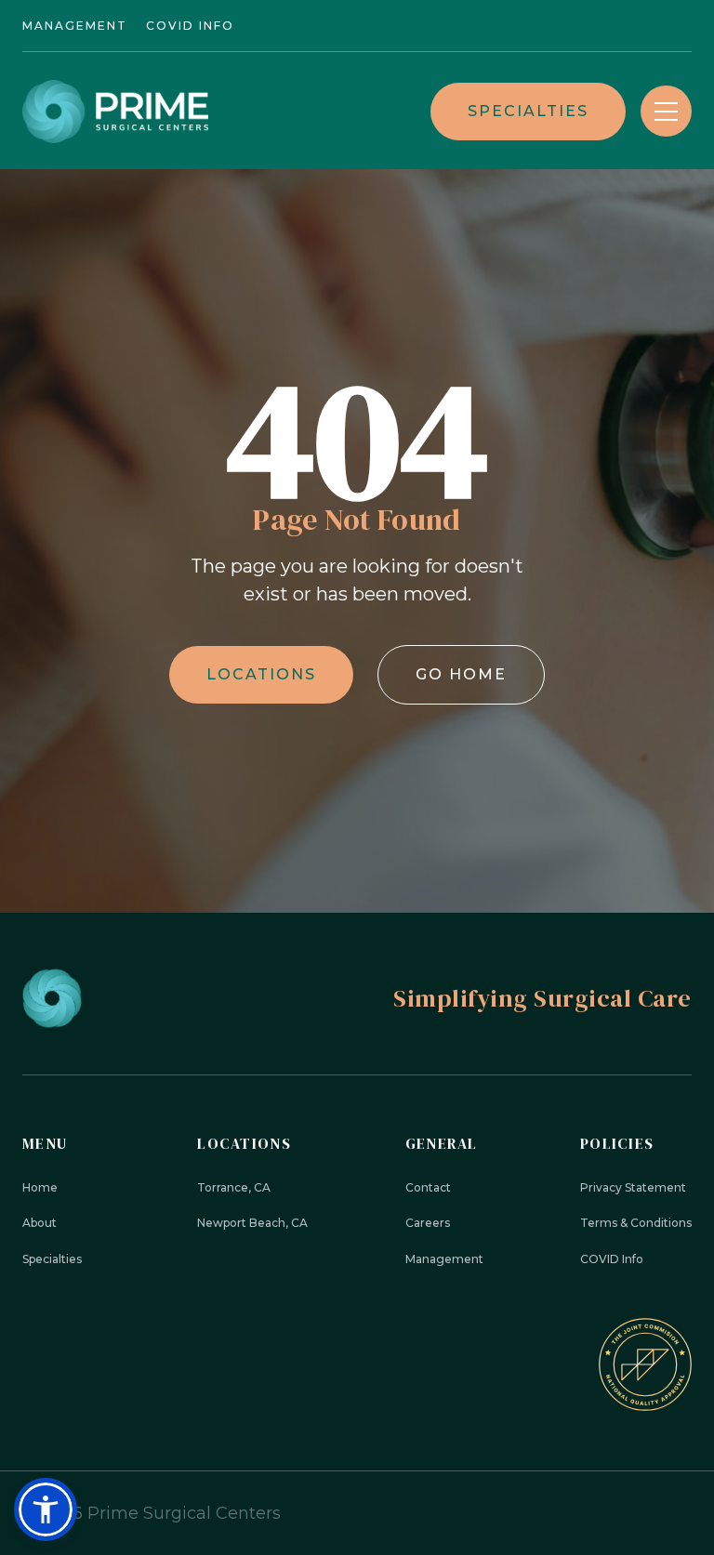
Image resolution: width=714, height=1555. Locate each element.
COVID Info (611, 1259)
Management (74, 26)
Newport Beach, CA (252, 1223)
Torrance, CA (234, 1187)
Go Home (461, 674)
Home (40, 1187)
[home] (115, 111)
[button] (666, 111)
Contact (428, 1187)
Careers (427, 1223)
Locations (261, 674)
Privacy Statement (633, 1187)
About (39, 1223)
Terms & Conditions (636, 1223)
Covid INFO (190, 26)
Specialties (528, 111)
